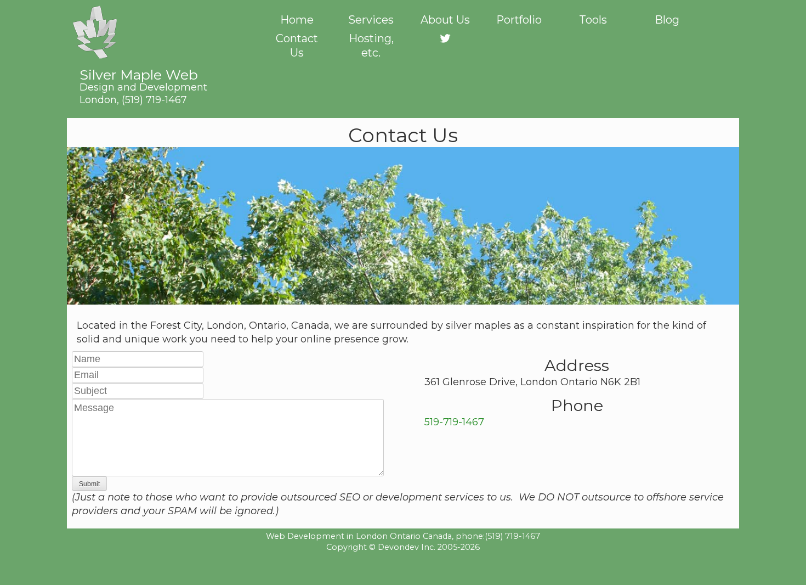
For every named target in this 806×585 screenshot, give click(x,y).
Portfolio (519, 19)
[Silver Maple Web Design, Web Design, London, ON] (403, 568)
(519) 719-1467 (154, 99)
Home (297, 19)
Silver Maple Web (143, 79)
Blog (667, 19)
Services (371, 19)
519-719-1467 (454, 422)
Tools (593, 19)
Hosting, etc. (371, 45)
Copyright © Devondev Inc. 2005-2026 (403, 547)
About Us (445, 19)
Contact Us (297, 45)
